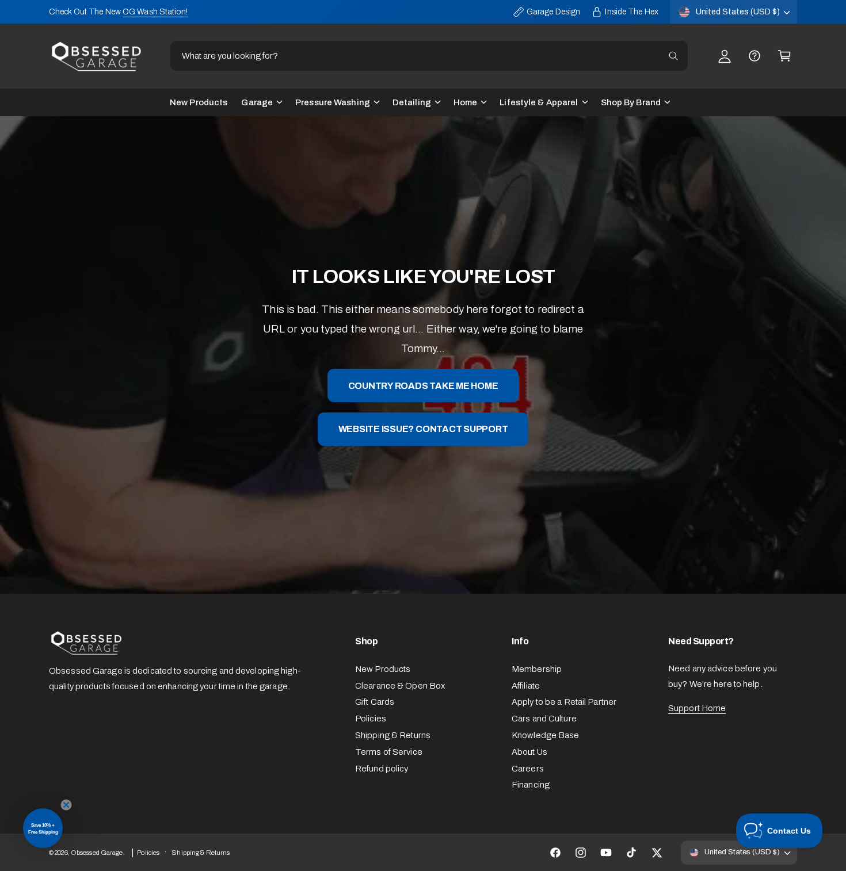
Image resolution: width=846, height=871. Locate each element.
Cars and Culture (544, 718)
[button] (784, 56)
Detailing (411, 102)
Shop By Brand (631, 102)
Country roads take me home (423, 385)
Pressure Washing (332, 102)
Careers (528, 768)
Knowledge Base (546, 735)
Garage (257, 102)
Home (465, 102)
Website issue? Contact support (423, 429)
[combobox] (428, 56)
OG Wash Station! (155, 11)
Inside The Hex (631, 11)
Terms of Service (388, 752)
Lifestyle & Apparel (539, 102)
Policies (370, 718)
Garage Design (553, 11)
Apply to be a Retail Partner (564, 701)
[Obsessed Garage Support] (754, 56)
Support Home (697, 708)
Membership (537, 669)
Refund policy (381, 768)
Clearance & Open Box (400, 685)
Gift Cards (374, 701)
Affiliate (526, 685)
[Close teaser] (66, 805)
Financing (531, 784)
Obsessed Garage (97, 852)
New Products (382, 669)
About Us (529, 752)
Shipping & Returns (392, 735)
